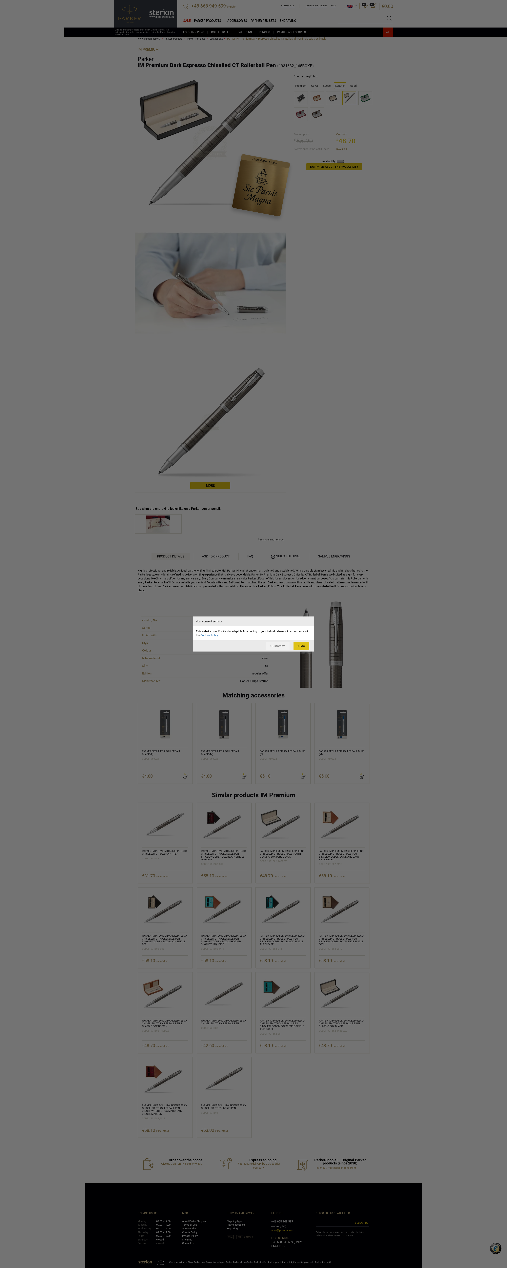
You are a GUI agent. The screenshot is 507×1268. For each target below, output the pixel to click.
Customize (278, 646)
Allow (301, 646)
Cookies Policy (209, 635)
